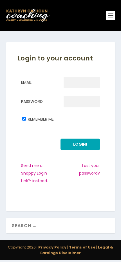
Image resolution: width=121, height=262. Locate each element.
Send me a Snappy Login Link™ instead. (34, 173)
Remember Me (41, 119)
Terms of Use (82, 247)
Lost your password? (89, 169)
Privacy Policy (52, 247)
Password (32, 101)
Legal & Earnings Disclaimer (76, 250)
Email (26, 82)
